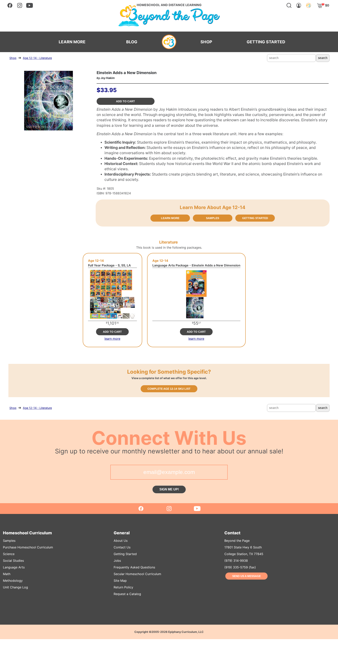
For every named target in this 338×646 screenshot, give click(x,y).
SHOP (206, 42)
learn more (112, 339)
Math (6, 574)
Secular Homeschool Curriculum (137, 574)
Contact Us (122, 547)
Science (8, 554)
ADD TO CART (125, 101)
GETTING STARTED (266, 42)
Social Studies (13, 561)
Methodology (13, 581)
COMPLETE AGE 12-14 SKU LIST (169, 388)
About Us (121, 541)
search (322, 58)
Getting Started (125, 554)
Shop (12, 58)
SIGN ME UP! (169, 489)
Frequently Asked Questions (134, 567)
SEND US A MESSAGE (246, 576)
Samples (9, 541)
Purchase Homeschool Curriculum (28, 547)
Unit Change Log (15, 587)
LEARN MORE (72, 42)
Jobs (117, 561)
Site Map (120, 581)
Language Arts (14, 567)
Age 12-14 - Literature (37, 58)
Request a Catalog (127, 594)
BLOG (131, 42)
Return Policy (123, 587)
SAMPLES (212, 218)
